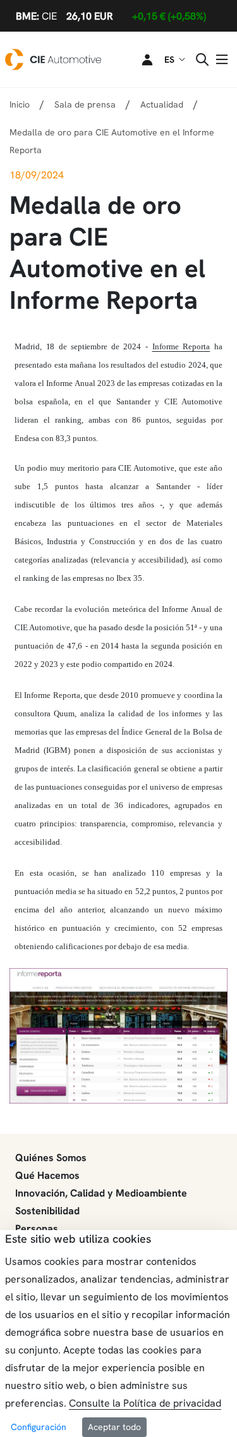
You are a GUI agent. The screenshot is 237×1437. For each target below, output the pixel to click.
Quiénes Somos (51, 1157)
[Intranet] (140, 59)
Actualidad (161, 104)
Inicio (19, 104)
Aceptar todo (114, 1427)
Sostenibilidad (47, 1210)
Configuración (38, 1427)
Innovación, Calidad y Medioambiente (101, 1193)
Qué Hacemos (47, 1175)
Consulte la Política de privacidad (145, 1403)
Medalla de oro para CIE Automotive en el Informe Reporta (111, 141)
